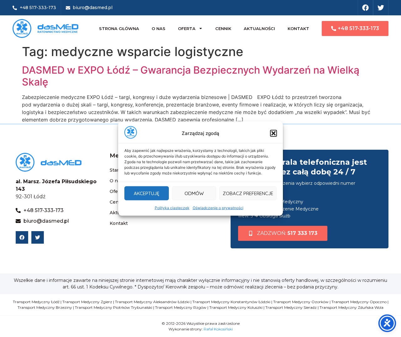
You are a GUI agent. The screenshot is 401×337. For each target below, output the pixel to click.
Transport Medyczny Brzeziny (45, 307)
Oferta (186, 28)
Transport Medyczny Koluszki (236, 307)
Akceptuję (146, 193)
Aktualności (259, 28)
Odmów (194, 193)
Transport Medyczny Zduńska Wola (351, 307)
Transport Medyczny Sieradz (291, 307)
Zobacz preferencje (248, 193)
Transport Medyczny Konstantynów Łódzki (231, 301)
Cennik (223, 28)
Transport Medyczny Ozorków (301, 301)
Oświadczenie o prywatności (218, 207)
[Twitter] (380, 7)
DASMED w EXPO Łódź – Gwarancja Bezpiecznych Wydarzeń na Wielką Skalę (190, 76)
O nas (158, 28)
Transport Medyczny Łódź (36, 301)
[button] (273, 133)
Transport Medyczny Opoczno (359, 301)
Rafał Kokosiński (218, 329)
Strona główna (119, 28)
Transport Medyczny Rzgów (180, 307)
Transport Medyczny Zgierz (87, 301)
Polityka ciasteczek (172, 207)
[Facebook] (365, 7)
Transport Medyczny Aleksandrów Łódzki (152, 301)
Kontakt (298, 28)
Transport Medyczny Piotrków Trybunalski (113, 307)
